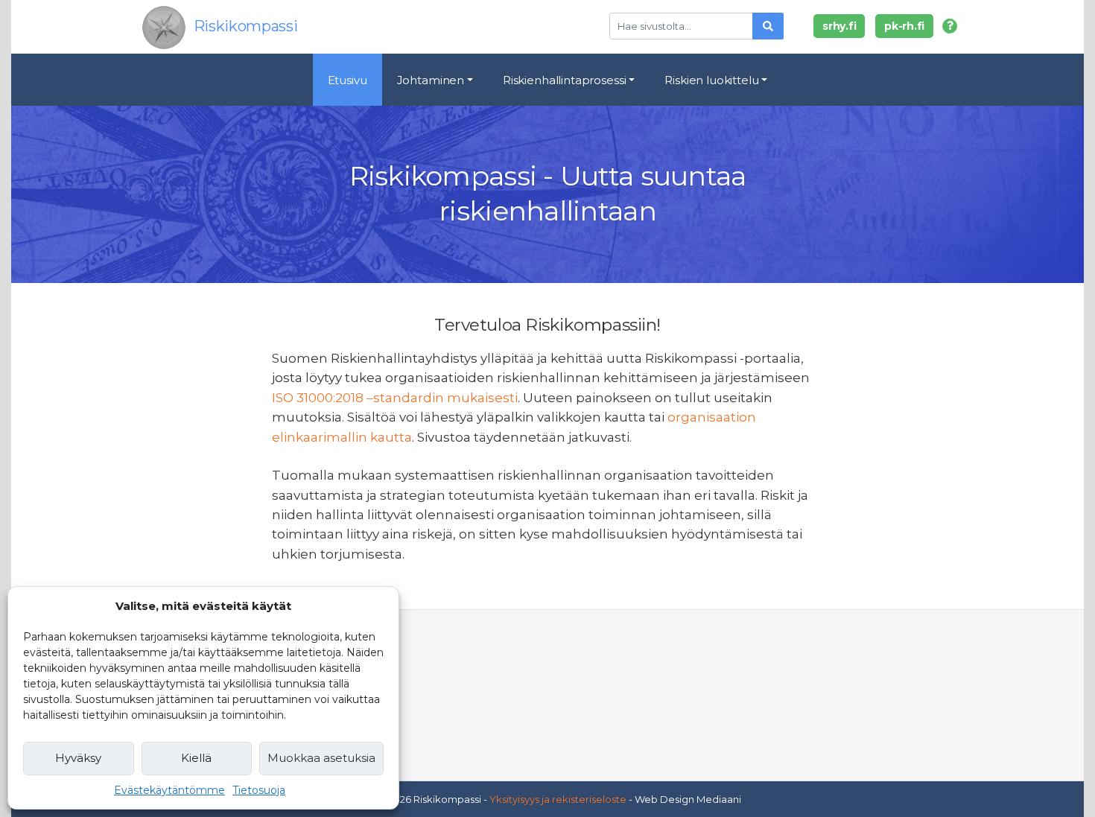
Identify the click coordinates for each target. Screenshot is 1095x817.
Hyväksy (78, 758)
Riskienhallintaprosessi (564, 80)
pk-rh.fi (904, 26)
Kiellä (196, 758)
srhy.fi (839, 26)
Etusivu (347, 80)
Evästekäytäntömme (169, 790)
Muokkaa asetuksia (321, 758)
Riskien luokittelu (711, 80)
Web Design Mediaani (688, 799)
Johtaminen (431, 80)
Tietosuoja (258, 790)
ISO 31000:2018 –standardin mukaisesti (395, 397)
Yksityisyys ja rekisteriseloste (557, 799)
